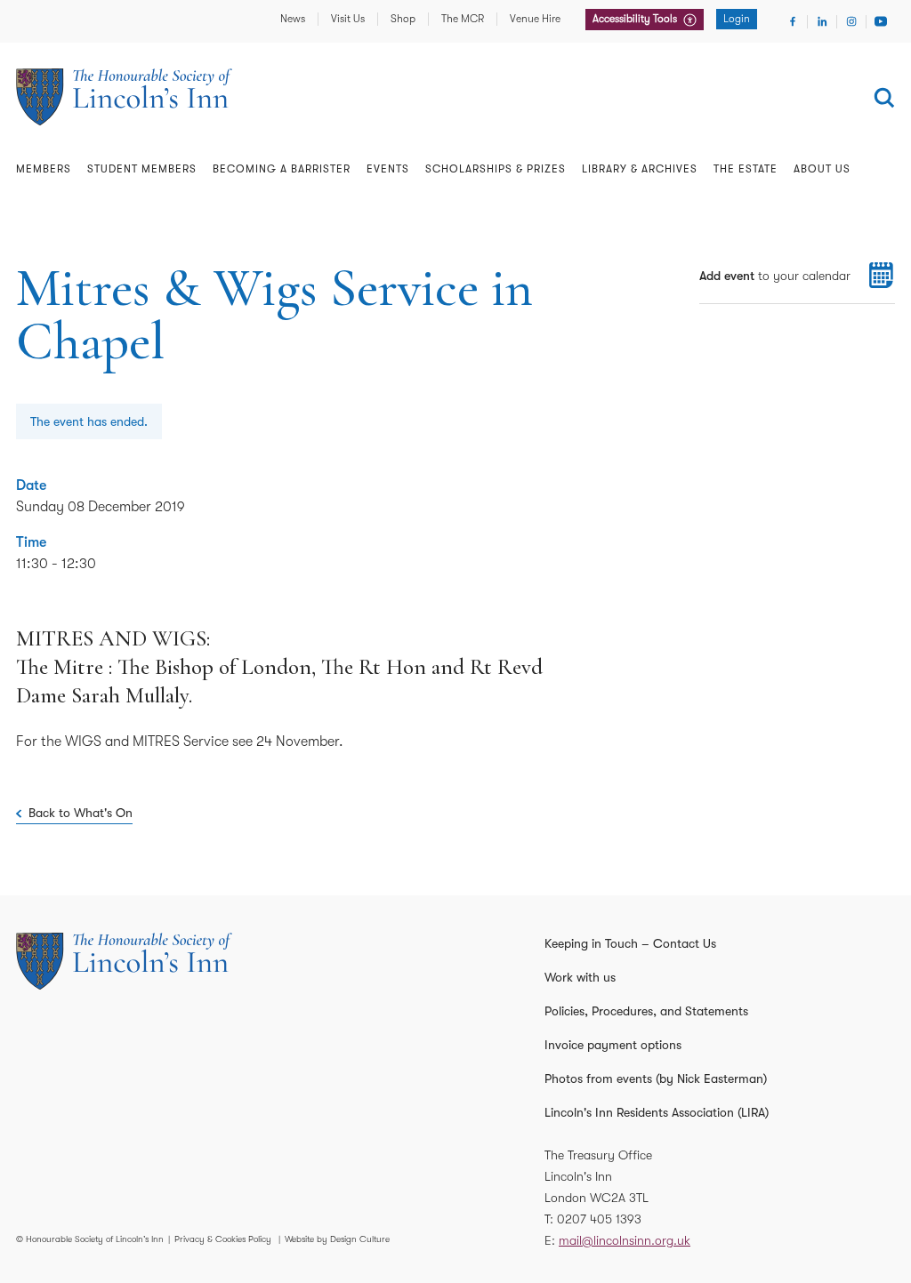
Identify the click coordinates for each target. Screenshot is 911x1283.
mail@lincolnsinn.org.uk (624, 1240)
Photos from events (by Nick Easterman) (655, 1078)
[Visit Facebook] (792, 21)
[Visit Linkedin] (822, 21)
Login (736, 18)
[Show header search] (884, 98)
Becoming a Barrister (282, 169)
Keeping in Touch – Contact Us (630, 943)
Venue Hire (535, 18)
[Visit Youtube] (881, 21)
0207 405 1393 (599, 1219)
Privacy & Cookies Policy (222, 1239)
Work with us (580, 977)
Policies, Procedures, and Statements (646, 1011)
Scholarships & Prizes (495, 169)
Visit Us (348, 18)
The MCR (462, 18)
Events (388, 169)
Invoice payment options (612, 1045)
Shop (403, 18)
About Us (822, 169)
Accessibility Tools (636, 18)
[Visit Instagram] (851, 21)
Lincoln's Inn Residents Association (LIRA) (656, 1112)
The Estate (745, 169)
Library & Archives (639, 169)
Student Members (142, 169)
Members (43, 169)
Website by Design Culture (337, 1239)
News (292, 18)
